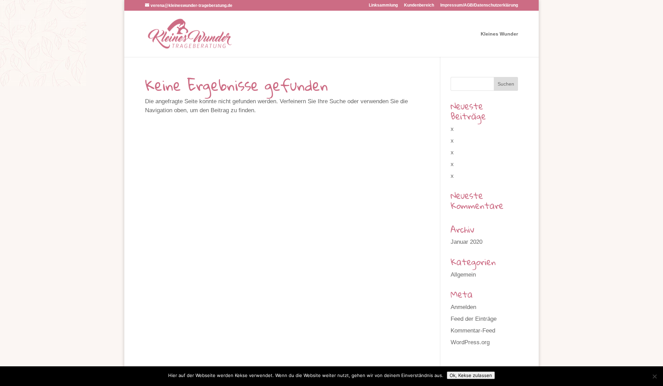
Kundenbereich (419, 5)
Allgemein (463, 274)
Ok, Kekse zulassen (471, 375)
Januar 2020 (466, 242)
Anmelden (463, 307)
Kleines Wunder (499, 34)
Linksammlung (383, 5)
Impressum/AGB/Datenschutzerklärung (479, 5)
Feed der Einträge (474, 319)
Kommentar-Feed (473, 330)
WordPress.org (470, 342)
